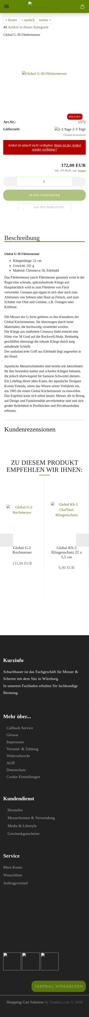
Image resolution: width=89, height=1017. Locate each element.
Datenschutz (16, 770)
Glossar (12, 735)
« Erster (11, 20)
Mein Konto (12, 867)
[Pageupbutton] (77, 1010)
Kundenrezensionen (30, 429)
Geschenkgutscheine (24, 833)
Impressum (15, 742)
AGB (10, 763)
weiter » (45, 20)
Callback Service (19, 728)
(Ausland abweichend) (74, 135)
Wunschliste (12, 875)
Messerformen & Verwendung (31, 818)
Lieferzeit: (11, 129)
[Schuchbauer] (45, 6)
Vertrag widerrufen (58, 986)
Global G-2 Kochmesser (22, 550)
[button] (9, 181)
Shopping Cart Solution (24, 1002)
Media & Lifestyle (22, 826)
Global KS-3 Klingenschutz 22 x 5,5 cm (66, 552)
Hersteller (15, 810)
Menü (6, 6)
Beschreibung (22, 237)
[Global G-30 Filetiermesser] (44, 73)
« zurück (28, 20)
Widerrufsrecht (18, 756)
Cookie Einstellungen (23, 777)
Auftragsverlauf (15, 883)
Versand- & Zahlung (22, 749)
